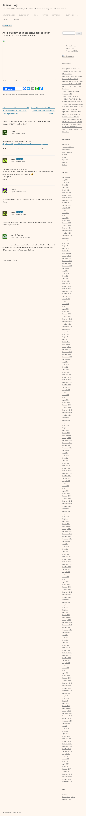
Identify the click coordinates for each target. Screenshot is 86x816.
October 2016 (66, 476)
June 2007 (65, 759)
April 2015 (65, 521)
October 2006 (66, 779)
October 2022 (66, 294)
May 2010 (65, 670)
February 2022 (66, 314)
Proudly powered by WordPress (12, 812)
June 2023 (65, 273)
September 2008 (67, 721)
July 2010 (65, 665)
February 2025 (66, 223)
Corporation (56, 15)
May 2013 (65, 579)
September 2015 (67, 508)
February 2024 (66, 253)
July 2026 (65, 180)
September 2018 (67, 417)
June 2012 (65, 607)
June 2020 (65, 364)
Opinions (16, 19)
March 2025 (66, 220)
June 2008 (65, 728)
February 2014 (66, 556)
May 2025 (65, 215)
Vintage (45, 15)
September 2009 (67, 690)
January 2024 (66, 256)
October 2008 (66, 718)
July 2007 (65, 756)
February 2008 (66, 739)
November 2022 (67, 291)
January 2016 (66, 498)
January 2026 (66, 195)
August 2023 (66, 268)
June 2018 (65, 425)
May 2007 (65, 761)
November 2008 (67, 716)
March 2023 (66, 281)
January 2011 (66, 650)
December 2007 (67, 744)
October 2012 (66, 597)
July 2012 (65, 605)
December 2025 (67, 197)
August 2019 (66, 390)
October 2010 (66, 658)
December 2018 (67, 410)
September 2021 (67, 326)
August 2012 (66, 602)
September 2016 (67, 478)
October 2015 (66, 506)
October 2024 (66, 233)
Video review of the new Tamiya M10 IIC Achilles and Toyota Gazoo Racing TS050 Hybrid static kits (16, 111)
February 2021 (66, 344)
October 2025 (66, 203)
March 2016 (66, 493)
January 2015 (66, 529)
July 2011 (65, 635)
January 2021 (66, 347)
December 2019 (67, 380)
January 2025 (66, 225)
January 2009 (66, 711)
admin (42, 94)
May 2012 (65, 610)
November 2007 (67, 746)
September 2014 (67, 539)
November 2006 (67, 776)
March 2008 (66, 736)
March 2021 (66, 342)
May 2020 (65, 367)
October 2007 (66, 749)
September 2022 (67, 296)
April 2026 (65, 187)
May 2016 (65, 488)
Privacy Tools (66, 799)
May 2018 (65, 428)
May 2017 (65, 458)
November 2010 (67, 655)
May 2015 (65, 519)
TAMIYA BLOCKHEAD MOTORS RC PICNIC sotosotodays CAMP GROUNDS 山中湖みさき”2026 (72, 122)
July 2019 (65, 392)
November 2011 (67, 625)
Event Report (24, 15)
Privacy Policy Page (68, 797)
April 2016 (65, 491)
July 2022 (65, 301)
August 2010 (66, 663)
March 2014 (66, 554)
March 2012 (66, 615)
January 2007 (66, 771)
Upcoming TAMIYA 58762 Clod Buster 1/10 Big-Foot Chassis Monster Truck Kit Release (71, 114)
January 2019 (66, 407)
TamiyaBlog (10, 5)
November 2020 (67, 352)
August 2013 (66, 572)
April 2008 (65, 733)
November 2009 (67, 685)
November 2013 (67, 564)
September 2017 (67, 448)
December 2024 (67, 228)
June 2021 (65, 334)
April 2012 (65, 612)
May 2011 (65, 640)
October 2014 (66, 536)
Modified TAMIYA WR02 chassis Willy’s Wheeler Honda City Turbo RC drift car (72, 129)
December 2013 (67, 562)
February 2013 (66, 587)
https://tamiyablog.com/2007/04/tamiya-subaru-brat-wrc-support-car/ (25, 144)
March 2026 (66, 190)
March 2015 (66, 524)
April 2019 (65, 400)
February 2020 (66, 374)
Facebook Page (71, 46)
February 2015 (66, 526)
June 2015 (65, 516)
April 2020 (65, 369)
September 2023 (67, 266)
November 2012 (67, 594)
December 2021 (67, 319)
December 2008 (67, 713)
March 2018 (66, 433)
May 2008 (65, 731)
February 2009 (66, 708)
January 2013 (66, 589)
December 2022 (67, 288)
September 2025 (67, 205)
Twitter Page (70, 48)
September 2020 (67, 357)
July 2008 (65, 726)
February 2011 (66, 648)
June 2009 (65, 698)
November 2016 (67, 473)
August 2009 (66, 693)
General (64, 154)
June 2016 (65, 486)
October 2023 (66, 263)
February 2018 (66, 435)
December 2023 (67, 258)
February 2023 (66, 283)
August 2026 (66, 177)
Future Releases (9, 15)
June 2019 (65, 395)
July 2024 (65, 240)
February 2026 (66, 192)
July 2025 (65, 210)
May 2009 (65, 701)
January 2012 (66, 620)
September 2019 (67, 387)
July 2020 (65, 362)
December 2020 (67, 349)
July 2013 (65, 574)
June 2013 (65, 577)
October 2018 (66, 415)
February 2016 (66, 496)
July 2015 (65, 514)
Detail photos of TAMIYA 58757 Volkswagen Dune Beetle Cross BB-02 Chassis (71, 71)
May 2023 (65, 276)
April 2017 (65, 460)
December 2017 (67, 440)
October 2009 (66, 688)
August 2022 (66, 299)
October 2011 (66, 627)
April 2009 (65, 703)
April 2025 (65, 218)
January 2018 (66, 438)
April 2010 (65, 673)
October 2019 (66, 385)
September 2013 (67, 569)
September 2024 (67, 235)
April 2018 (65, 430)
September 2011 (67, 630)
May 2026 (65, 185)
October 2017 (66, 445)
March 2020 (66, 372)
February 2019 (66, 405)
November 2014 (67, 534)
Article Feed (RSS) (72, 51)
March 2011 (65, 645)
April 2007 (65, 764)
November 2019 (67, 382)
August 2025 (66, 208)
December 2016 (67, 471)
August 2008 (66, 723)
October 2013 (66, 567)
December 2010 (67, 653)
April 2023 (65, 278)
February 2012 (66, 617)
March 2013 (66, 584)
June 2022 (65, 304)
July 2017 (65, 453)
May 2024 (65, 246)
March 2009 (66, 706)
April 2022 (65, 309)
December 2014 (67, 531)
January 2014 (66, 559)
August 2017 (66, 450)
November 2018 (67, 412)
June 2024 (65, 243)
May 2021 (65, 337)
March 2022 (66, 311)
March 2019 (66, 402)
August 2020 (66, 359)
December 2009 (67, 683)
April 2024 (65, 248)
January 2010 (66, 680)
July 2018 (65, 422)
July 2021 (65, 331)
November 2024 (67, 230)
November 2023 (67, 261)
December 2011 (67, 622)
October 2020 (66, 354)
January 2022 (66, 316)
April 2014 (65, 551)
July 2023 (65, 271)
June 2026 (65, 182)
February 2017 (66, 465)
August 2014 (66, 541)
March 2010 (66, 675)
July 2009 (65, 696)
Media (36, 15)
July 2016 (65, 483)
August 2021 (66, 329)
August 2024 (66, 238)
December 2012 (67, 592)
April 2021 (65, 339)
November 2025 (67, 200)
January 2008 (66, 741)
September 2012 (67, 599)
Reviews (5, 19)
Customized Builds (72, 15)
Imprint (64, 794)
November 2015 (67, 503)
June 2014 (65, 546)
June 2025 (65, 213)
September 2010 (67, 660)
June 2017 (65, 455)
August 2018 (66, 420)
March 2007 (66, 766)
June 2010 (65, 668)
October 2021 (66, 324)
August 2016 (66, 481)
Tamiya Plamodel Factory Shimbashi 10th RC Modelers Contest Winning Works (43, 111)
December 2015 (67, 501)
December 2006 (67, 774)
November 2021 (67, 321)
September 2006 (67, 782)
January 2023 (66, 286)
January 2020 (66, 377)
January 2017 (66, 468)
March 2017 (66, 463)
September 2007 (67, 751)
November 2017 (67, 443)
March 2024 (66, 251)
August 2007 (66, 754)
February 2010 (66, 678)
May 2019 (65, 397)
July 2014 (65, 544)
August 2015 (66, 511)
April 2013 (65, 582)
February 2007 (66, 769)
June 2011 (65, 637)
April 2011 (65, 642)
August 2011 (66, 632)
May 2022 (65, 306)
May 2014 (65, 549)
